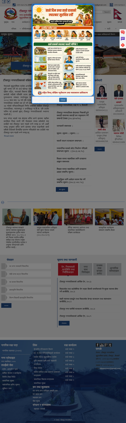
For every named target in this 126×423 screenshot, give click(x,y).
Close (63, 100)
